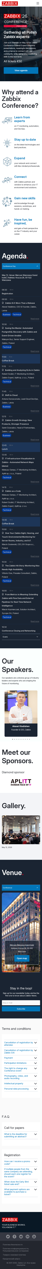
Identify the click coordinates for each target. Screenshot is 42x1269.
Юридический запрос (11, 1259)
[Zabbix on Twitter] (8, 1236)
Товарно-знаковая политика (14, 1255)
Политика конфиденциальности (15, 1249)
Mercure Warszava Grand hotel (22, 945)
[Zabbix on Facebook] (14, 1236)
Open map (22, 958)
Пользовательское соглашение (16, 1251)
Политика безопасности (13, 1245)
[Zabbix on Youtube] (34, 1236)
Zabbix (10, 3)
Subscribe (21, 1009)
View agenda (21, 70)
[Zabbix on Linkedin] (27, 1236)
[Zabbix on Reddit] (21, 1236)
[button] (12, 739)
